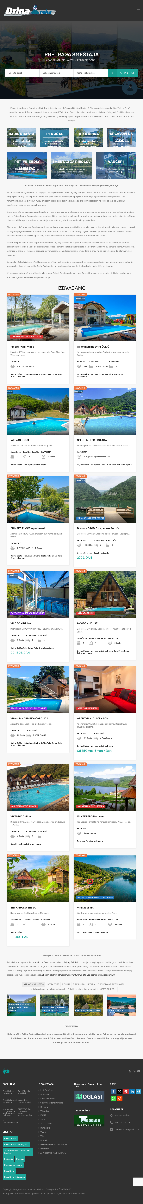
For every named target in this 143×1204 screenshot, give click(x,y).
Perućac (20, 1159)
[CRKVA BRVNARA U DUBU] (88, 1005)
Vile (42, 1136)
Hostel (43, 1140)
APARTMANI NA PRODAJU (53, 1153)
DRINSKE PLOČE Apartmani (27, 528)
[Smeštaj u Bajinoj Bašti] (21, 137)
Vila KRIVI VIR (85, 907)
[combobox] (56, 73)
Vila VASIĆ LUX (19, 440)
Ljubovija (8, 1159)
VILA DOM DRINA (20, 623)
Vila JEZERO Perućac (90, 816)
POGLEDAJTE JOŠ (71, 1026)
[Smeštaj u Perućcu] (55, 137)
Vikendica (44, 1111)
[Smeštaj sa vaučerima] (116, 165)
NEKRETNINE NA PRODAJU (53, 1144)
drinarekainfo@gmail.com (127, 1129)
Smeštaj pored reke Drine (10, 1101)
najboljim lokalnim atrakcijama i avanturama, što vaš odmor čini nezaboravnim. (77, 975)
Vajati (43, 1132)
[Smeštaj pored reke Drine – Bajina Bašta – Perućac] (31, 18)
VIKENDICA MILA (20, 816)
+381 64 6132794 (123, 1122)
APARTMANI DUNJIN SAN (92, 718)
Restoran (44, 1148)
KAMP (43, 1115)
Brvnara (44, 1107)
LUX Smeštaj (46, 1090)
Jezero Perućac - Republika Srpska (17, 1151)
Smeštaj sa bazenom (8, 1092)
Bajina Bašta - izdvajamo (16, 1144)
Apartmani (45, 1094)
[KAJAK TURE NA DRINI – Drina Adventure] (55, 1005)
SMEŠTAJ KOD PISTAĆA (92, 440)
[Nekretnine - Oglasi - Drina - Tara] (89, 1096)
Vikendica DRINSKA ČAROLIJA (29, 718)
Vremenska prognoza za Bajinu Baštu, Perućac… (9, 1112)
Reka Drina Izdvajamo (14, 1177)
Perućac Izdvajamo (13, 1165)
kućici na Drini (41, 962)
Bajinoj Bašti (70, 962)
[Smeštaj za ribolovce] (71, 165)
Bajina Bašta (10, 1138)
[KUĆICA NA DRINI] (121, 1005)
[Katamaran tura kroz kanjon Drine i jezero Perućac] (21, 1005)
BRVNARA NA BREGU (23, 907)
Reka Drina (9, 1171)
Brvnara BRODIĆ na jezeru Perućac (99, 528)
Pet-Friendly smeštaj (24, 1092)
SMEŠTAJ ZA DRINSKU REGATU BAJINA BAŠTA (25, 1112)
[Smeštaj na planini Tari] (89, 1120)
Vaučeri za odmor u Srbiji (24, 1101)
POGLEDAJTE (38, 332)
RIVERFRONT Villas (22, 346)
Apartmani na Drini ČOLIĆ (93, 346)
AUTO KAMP (46, 1123)
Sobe (42, 1119)
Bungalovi (45, 1128)
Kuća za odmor (47, 1098)
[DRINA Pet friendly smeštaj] (27, 165)
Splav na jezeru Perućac (51, 1103)
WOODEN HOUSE (87, 623)
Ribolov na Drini (10, 1123)
